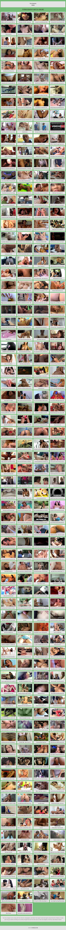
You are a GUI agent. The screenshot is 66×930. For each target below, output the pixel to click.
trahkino (33, 5)
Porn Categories (33, 3)
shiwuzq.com (35, 927)
